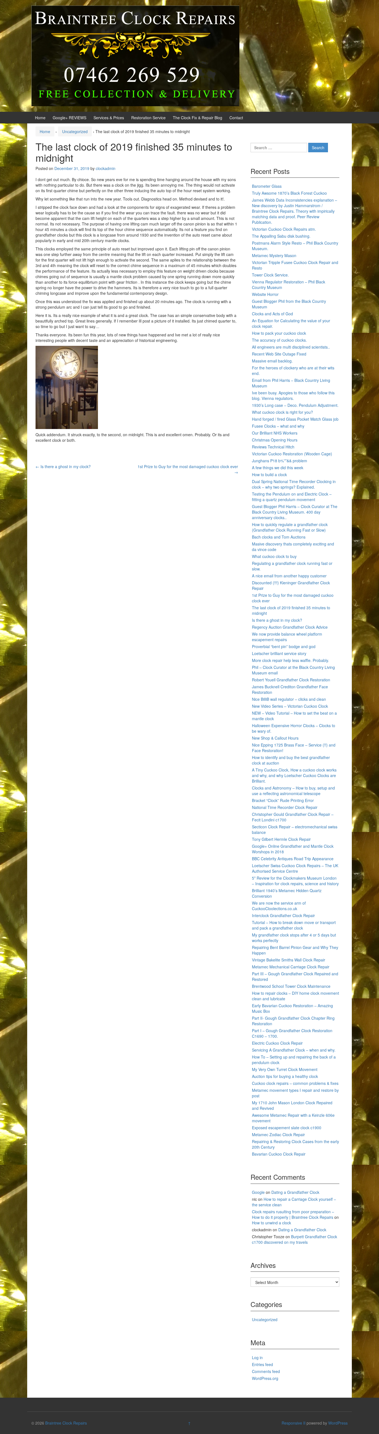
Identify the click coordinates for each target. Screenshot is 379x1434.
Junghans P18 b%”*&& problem (279, 460)
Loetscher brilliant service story (279, 653)
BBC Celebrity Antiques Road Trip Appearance (292, 858)
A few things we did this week (277, 467)
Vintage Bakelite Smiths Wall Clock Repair (288, 960)
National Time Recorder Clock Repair (284, 807)
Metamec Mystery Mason (274, 255)
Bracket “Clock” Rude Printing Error (283, 800)
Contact (236, 117)
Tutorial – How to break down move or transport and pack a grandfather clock (294, 925)
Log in (257, 1357)
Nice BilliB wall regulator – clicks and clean (289, 699)
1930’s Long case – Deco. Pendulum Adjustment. (295, 405)
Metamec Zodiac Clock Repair (278, 1134)
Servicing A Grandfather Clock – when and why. (293, 1050)
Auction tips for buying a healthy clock (285, 1076)
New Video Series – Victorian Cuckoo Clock (290, 706)
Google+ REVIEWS (69, 117)
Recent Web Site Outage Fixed (279, 354)
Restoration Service (148, 117)
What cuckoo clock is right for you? (282, 412)
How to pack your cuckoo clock (279, 333)
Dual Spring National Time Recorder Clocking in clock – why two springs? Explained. (294, 484)
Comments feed (266, 1371)
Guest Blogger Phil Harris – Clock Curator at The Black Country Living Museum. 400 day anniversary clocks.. (294, 512)
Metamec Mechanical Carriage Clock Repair (290, 966)
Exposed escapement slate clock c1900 (286, 1127)
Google (258, 1192)
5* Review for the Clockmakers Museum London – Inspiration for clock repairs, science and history (295, 880)
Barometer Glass (267, 186)
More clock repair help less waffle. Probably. (290, 660)
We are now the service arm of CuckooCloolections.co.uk (279, 905)
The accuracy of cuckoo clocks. (279, 340)
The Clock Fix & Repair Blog (197, 117)
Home (40, 117)
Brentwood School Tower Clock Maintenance (291, 986)
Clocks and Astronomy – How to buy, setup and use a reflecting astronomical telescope (293, 790)
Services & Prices (109, 117)
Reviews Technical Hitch (273, 447)
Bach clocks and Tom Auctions (278, 537)
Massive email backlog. (272, 361)
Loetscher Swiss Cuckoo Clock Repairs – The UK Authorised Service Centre (295, 868)
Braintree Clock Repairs (66, 1423)
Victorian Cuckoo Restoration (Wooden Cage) (292, 453)
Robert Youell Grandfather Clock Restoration (291, 679)
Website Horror (265, 294)
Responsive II (293, 1423)
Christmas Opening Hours (274, 440)
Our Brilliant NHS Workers (274, 433)
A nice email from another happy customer (289, 575)
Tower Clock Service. (270, 275)
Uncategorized (75, 131)
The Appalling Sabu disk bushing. (281, 236)
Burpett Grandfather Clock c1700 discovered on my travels (294, 1239)
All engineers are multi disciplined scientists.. (291, 347)
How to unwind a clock (271, 1222)
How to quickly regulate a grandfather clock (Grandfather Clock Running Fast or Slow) (290, 527)
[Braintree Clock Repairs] (135, 55)
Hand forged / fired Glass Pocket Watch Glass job (295, 419)
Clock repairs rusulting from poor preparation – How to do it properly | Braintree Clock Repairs (293, 1214)
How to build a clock (269, 474)
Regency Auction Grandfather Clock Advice (290, 627)
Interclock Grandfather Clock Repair (283, 915)
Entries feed (262, 1364)
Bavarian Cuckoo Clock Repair (278, 1154)
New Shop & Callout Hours (275, 738)
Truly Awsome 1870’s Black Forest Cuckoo (289, 193)
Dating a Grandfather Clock (295, 1192)
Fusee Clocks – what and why (278, 426)
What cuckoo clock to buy (274, 556)
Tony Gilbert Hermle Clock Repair (281, 839)
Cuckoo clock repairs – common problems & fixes (295, 1083)
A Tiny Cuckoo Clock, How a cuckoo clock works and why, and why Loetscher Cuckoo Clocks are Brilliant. (294, 775)
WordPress (338, 1423)
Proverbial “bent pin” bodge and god (283, 646)
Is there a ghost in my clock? (63, 466)
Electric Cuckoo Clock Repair (277, 1043)
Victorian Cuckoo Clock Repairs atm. (284, 229)
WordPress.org (265, 1378)
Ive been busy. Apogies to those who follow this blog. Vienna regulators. (293, 395)
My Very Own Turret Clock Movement (284, 1069)
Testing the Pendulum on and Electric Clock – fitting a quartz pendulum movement (292, 496)
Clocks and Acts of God (272, 313)
